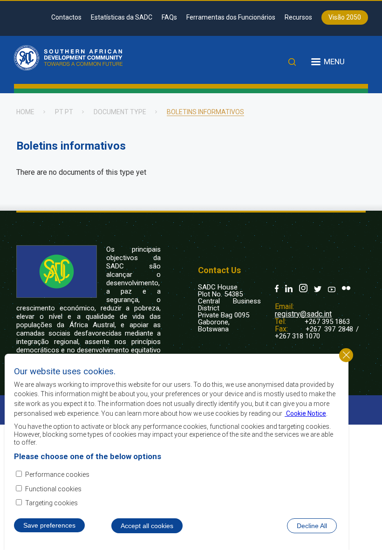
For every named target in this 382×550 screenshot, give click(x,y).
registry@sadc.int (303, 313)
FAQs (169, 17)
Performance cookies (57, 474)
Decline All (312, 525)
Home (25, 112)
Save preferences (49, 525)
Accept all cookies (147, 525)
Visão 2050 (344, 17)
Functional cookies (53, 489)
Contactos (66, 17)
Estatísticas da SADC (121, 17)
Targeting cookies (51, 503)
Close (346, 355)
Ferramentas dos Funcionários (230, 17)
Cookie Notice (305, 413)
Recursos (298, 17)
